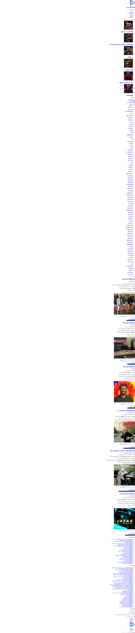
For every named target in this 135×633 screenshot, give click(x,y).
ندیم (132, 263)
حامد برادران (130, 160)
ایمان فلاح (131, 128)
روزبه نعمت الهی (129, 173)
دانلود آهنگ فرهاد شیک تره (128, 547)
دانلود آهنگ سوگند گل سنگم (128, 557)
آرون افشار (130, 106)
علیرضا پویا (130, 205)
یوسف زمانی (130, 272)
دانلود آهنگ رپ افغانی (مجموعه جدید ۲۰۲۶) (125, 544)
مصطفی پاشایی (129, 244)
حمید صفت (130, 158)
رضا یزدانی (130, 169)
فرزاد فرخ (131, 216)
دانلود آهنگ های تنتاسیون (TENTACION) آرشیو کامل (124, 545)
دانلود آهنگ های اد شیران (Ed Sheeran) (126, 540)
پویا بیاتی (131, 270)
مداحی (132, 16)
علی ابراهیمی (130, 197)
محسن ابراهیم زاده (129, 227)
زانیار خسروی (130, 175)
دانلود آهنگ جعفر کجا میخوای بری (126, 410)
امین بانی (131, 124)
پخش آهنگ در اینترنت (131, 612)
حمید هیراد (131, 156)
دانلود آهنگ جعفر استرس (128, 279)
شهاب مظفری (130, 192)
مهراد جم (131, 257)
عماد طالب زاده (129, 195)
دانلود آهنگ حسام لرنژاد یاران (128, 563)
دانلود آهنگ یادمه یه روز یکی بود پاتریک (126, 549)
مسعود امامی (130, 238)
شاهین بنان (130, 190)
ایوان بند (131, 130)
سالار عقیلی (130, 177)
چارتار (131, 147)
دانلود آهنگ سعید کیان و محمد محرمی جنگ (125, 546)
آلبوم (132, 14)
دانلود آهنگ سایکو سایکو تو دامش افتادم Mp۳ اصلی (124, 555)
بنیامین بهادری (130, 141)
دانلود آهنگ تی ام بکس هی (128, 560)
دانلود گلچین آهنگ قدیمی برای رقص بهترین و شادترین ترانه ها (122, 543)
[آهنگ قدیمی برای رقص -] (128, 29)
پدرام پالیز (131, 268)
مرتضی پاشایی (130, 225)
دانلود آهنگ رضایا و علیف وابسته (127, 553)
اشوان (131, 113)
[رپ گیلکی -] (128, 54)
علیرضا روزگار (130, 207)
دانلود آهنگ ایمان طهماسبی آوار (127, 556)
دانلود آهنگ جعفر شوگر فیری (127, 493)
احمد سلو (131, 126)
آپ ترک (131, 11)
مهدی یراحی (130, 255)
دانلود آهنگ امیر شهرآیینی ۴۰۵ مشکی (126, 558)
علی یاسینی (130, 203)
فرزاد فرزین (130, 214)
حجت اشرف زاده (129, 152)
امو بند (131, 121)
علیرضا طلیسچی (129, 210)
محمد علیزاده (130, 235)
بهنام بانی (131, 143)
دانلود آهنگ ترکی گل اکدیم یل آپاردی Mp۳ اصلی (124, 539)
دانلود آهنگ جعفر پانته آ (129, 366)
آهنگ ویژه (131, 618)
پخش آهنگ (131, 17)
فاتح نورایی (130, 212)
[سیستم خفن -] (128, 92)
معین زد (131, 246)
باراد (132, 139)
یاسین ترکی (130, 274)
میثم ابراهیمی (130, 259)
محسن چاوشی (130, 229)
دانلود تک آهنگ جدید (131, 319)
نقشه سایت (131, 12)
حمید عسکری (130, 154)
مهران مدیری (130, 248)
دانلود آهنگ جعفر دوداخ (129, 322)
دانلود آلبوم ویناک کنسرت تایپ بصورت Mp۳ (125, 562)
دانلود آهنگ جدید (130, 13)
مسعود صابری (130, 242)
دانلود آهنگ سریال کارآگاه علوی (127, 550)
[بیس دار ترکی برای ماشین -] (128, 80)
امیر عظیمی (130, 117)
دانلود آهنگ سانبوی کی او (128, 542)
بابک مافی (131, 137)
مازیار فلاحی (130, 218)
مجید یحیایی (130, 222)
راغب (132, 162)
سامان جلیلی (130, 179)
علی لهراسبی (130, 199)
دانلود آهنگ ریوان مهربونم (128, 548)
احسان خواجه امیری (129, 111)
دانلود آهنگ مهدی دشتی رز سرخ (127, 561)
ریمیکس (131, 15)
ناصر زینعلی (130, 261)
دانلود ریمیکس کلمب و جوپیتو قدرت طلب (125, 551)
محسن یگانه (130, 231)
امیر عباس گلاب (129, 115)
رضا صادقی (130, 167)
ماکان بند (131, 220)
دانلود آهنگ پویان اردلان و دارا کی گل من (126, 559)
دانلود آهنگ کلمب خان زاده (128, 552)
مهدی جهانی (130, 253)
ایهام (132, 132)
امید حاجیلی (130, 119)
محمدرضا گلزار (130, 233)
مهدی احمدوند (130, 250)
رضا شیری (131, 171)
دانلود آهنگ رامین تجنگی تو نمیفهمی (127, 554)
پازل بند (131, 145)
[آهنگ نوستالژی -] (128, 67)
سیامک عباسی (130, 182)
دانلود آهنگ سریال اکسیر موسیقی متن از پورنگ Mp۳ (124, 541)
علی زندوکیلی (130, 201)
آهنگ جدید (131, 620)
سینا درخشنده (130, 188)
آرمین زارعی (130, 109)
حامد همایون (130, 149)
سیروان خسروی (129, 184)
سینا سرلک (130, 186)
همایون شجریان (129, 265)
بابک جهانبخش (130, 134)
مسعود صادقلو (130, 240)
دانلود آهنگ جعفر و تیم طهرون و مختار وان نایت (122, 450)
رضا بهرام (131, 164)
